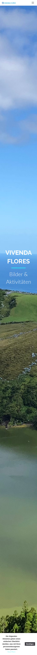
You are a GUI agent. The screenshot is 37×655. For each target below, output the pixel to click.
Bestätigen (30, 644)
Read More (11, 652)
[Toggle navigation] (32, 3)
